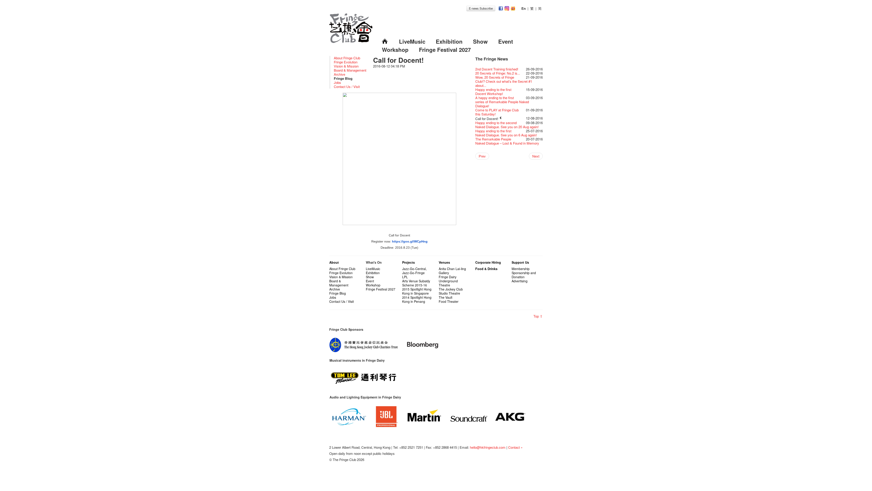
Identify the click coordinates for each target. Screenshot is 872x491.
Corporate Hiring (488, 262)
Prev (482, 156)
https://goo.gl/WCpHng (410, 241)
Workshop (395, 49)
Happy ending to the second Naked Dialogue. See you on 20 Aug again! (507, 124)
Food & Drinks (486, 268)
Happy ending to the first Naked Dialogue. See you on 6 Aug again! (506, 132)
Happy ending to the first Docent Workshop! (493, 91)
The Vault (445, 297)
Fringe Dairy (447, 277)
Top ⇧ (538, 316)
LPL (405, 277)
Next (535, 156)
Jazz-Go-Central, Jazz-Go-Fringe (414, 270)
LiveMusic (412, 41)
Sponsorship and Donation (524, 275)
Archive (339, 74)
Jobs (337, 82)
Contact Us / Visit (347, 86)
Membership (521, 268)
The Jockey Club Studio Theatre (451, 291)
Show (480, 41)
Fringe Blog (337, 293)
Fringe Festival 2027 (445, 49)
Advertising (520, 281)
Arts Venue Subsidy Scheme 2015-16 (416, 283)
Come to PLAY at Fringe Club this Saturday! (497, 112)
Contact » (515, 447)
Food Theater (448, 301)
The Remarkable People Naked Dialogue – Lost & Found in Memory (507, 141)
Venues (444, 262)
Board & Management (350, 70)
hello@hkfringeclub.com (487, 447)
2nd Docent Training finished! (496, 69)
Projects (408, 262)
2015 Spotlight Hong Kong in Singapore (416, 291)
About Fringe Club (347, 57)
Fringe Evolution (345, 62)
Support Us (520, 262)
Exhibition (449, 41)
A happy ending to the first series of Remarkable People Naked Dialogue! (502, 101)
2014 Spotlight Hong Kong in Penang (416, 299)
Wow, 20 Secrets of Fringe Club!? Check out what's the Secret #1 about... (503, 81)
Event (505, 41)
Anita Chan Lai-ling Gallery (452, 270)
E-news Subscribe (481, 8)
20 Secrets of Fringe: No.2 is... (497, 73)
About (334, 262)
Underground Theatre (448, 283)
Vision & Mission (346, 66)
